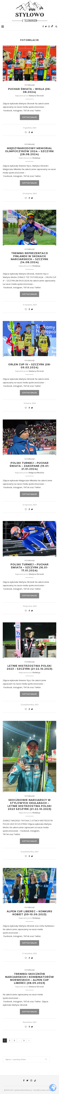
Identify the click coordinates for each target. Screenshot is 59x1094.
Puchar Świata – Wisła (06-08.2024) (29, 91)
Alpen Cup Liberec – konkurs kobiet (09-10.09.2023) (29, 913)
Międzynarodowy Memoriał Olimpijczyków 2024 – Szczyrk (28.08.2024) (29, 151)
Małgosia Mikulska (36, 472)
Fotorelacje (30, 85)
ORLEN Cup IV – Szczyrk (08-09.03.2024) (29, 366)
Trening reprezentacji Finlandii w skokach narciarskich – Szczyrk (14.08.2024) (29, 258)
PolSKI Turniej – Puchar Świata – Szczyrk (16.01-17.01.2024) (30, 567)
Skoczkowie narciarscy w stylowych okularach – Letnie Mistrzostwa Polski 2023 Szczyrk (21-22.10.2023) (29, 805)
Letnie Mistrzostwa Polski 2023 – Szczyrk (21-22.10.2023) (29, 667)
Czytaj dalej (29, 117)
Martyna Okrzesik (36, 95)
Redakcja (36, 158)
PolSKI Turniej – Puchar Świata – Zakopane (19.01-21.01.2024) (29, 466)
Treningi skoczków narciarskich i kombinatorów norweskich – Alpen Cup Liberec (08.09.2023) (29, 978)
